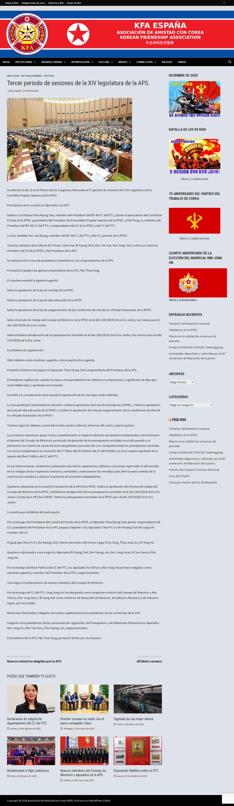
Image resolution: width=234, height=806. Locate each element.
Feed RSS (179, 420)
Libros (182, 62)
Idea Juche (13, 75)
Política (49, 75)
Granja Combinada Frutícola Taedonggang (196, 347)
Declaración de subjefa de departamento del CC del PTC (27, 721)
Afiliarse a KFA (56, 2)
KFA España (33, 90)
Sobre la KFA (11, 2)
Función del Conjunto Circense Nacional (194, 470)
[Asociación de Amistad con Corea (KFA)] (117, 34)
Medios (122, 62)
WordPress (96, 800)
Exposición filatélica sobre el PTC (136, 771)
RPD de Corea (23, 62)
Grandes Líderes (51, 62)
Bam (107, 800)
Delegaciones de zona (33, 2)
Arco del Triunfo (179, 476)
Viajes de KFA (74, 2)
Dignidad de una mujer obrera (133, 719)
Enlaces (167, 62)
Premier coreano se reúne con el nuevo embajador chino (82, 721)
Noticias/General (31, 75)
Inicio (6, 62)
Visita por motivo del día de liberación (193, 482)
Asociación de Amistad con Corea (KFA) (50, 800)
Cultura (103, 62)
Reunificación (80, 62)
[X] (228, 3)
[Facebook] (224, 3)
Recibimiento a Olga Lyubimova (28, 771)
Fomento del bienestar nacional (189, 323)
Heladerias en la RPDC (183, 330)
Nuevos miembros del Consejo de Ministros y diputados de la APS (83, 773)
